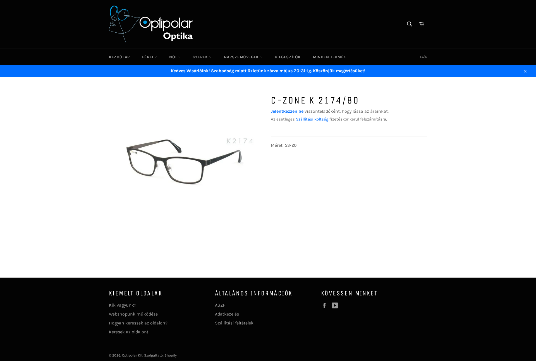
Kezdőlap (119, 57)
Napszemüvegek (242, 57)
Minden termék (329, 57)
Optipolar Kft (132, 355)
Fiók (423, 57)
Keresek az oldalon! (128, 331)
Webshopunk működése (133, 314)
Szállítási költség (312, 119)
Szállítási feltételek (234, 323)
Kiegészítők (288, 57)
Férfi (148, 57)
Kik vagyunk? (122, 305)
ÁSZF (220, 305)
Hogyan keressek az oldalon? (138, 323)
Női (173, 57)
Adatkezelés (227, 314)
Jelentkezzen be (287, 111)
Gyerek (201, 57)
